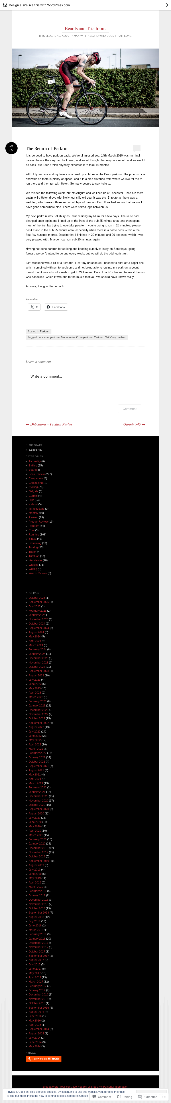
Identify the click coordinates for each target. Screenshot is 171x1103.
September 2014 (39, 1029)
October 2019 (37, 856)
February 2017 (38, 986)
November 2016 (38, 999)
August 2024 (36, 632)
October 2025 (37, 597)
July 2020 (35, 817)
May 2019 (35, 878)
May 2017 (35, 973)
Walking (34, 564)
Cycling (33, 487)
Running (34, 534)
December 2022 (38, 710)
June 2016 (35, 1016)
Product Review (38, 521)
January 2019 (37, 895)
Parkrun (44, 331)
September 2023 (39, 671)
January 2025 (37, 615)
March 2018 (36, 930)
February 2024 (38, 649)
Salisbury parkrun (115, 337)
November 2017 (38, 947)
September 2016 (39, 1007)
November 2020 (38, 800)
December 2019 (38, 848)
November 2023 (38, 662)
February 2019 (38, 891)
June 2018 (35, 925)
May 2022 (35, 740)
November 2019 (38, 852)
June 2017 (35, 968)
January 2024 (37, 653)
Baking (33, 465)
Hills (31, 500)
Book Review (37, 474)
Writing (33, 569)
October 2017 (37, 951)
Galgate (33, 491)
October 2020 (37, 804)
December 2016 (38, 994)
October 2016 (37, 1003)
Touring (33, 547)
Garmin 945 (134, 424)
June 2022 (35, 735)
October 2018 (37, 908)
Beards (33, 469)
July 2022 (35, 731)
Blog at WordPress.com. (57, 1086)
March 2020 (36, 835)
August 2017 (36, 960)
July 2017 (35, 964)
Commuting (36, 482)
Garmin (33, 495)
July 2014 (35, 1037)
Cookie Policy (87, 1095)
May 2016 (35, 1020)
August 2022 (36, 727)
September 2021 (39, 766)
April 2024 (35, 641)
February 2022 (38, 753)
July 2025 (35, 606)
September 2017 (39, 955)
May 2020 (35, 826)
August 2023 (36, 675)
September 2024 (39, 628)
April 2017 (35, 977)
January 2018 (37, 938)
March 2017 (36, 981)
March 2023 (36, 697)
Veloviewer (35, 560)
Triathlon (34, 556)
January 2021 (37, 792)
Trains (32, 552)
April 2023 (35, 692)
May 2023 (35, 688)
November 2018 (38, 904)
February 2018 (38, 934)
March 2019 (36, 886)
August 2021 (36, 770)
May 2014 (35, 1046)
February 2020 (38, 839)
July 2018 (35, 921)
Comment (130, 409)
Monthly (33, 513)
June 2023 (35, 684)
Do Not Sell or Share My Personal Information (100, 1086)
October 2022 (37, 718)
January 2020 (37, 843)
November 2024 (38, 619)
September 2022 (39, 722)
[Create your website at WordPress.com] (85, 5)
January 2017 (37, 990)
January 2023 (37, 705)
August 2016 (36, 1011)
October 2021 (37, 761)
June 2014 (35, 1042)
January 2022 (37, 757)
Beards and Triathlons (85, 28)
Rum (32, 530)
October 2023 (37, 666)
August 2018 (36, 917)
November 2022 (38, 714)
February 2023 (38, 701)
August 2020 (36, 813)
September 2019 (39, 861)
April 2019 (35, 882)
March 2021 (36, 783)
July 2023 (35, 679)
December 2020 (38, 796)
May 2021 (35, 774)
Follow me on (40, 1058)
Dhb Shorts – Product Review (49, 424)
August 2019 (36, 865)
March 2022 (36, 748)
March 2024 (36, 645)
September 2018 (39, 912)
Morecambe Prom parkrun (77, 337)
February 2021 (38, 787)
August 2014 (36, 1033)
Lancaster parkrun (49, 337)
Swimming (35, 543)
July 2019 (35, 869)
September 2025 (39, 602)
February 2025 (38, 610)
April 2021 (35, 779)
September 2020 (39, 809)
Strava (33, 538)
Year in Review (38, 573)
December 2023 (38, 658)
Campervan (36, 478)
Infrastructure (37, 508)
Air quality (35, 461)
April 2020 (35, 830)
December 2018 (38, 899)
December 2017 (38, 942)
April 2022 (35, 744)
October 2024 (37, 623)
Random (34, 525)
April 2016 (35, 1024)
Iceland (33, 504)
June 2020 (35, 822)
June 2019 (35, 873)
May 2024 (35, 636)
